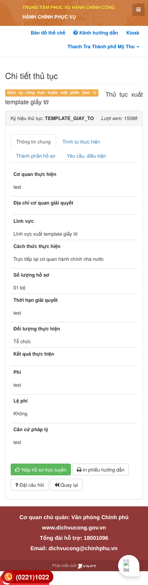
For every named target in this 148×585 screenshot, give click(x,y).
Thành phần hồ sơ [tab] (35, 155)
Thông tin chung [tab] (33, 141)
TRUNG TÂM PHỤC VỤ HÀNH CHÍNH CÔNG (68, 7)
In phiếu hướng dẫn (103, 469)
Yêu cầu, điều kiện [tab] (86, 155)
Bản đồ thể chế (48, 32)
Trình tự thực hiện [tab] (81, 141)
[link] (27, 577)
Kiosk (132, 32)
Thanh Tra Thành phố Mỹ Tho (101, 46)
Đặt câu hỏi (31, 484)
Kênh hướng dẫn (98, 32)
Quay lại (68, 484)
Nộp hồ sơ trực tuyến (43, 469)
